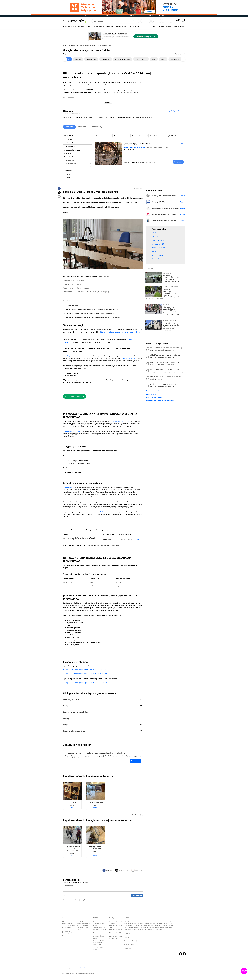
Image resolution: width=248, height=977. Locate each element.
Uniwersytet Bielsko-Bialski (161, 202)
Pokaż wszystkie (137, 815)
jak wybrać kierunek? (171, 297)
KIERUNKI (134, 162)
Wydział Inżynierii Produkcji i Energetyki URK (167, 220)
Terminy (145, 21)
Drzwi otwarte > (151, 394)
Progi (65, 724)
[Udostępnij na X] (59, 192)
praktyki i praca (121, 26)
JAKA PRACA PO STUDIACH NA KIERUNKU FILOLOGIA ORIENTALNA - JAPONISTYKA (92, 317)
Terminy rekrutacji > (153, 391)
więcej (137, 539)
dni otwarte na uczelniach (168, 330)
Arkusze (166, 21)
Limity (163, 59)
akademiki (109, 26)
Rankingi (133, 16)
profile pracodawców (171, 281)
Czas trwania (175, 59)
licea (154, 26)
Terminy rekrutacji (72, 305)
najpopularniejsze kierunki (169, 294)
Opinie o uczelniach (112, 16)
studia (88, 26)
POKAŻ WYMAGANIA (73, 396)
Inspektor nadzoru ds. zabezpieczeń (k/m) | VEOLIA (99, 923)
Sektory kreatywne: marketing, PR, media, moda (83, 927)
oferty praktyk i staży (171, 277)
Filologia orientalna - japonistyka (134, 147)
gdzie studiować (169, 309)
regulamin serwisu (87, 900)
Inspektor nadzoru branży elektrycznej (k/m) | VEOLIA (98, 942)
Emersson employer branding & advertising (82, 973)
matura (168, 26)
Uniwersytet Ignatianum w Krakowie (164, 196)
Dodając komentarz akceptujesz (77, 900)
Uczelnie (78, 59)
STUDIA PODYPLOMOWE (146, 162)
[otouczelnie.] (74, 21)
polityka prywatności (93, 968)
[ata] (124, 7)
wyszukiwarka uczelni (171, 325)
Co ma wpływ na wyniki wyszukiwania (72, 113)
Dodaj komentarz (137, 895)
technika (161, 26)
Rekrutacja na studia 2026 (156, 16)
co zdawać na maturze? (154, 299)
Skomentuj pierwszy (244, 971)
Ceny (153, 59)
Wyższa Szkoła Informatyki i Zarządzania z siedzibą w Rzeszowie (168, 208)
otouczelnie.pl (66, 968)
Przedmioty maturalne (122, 59)
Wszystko (69, 127)
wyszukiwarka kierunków (168, 290)
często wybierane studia (169, 312)
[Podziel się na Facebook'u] (59, 188)
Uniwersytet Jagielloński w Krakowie (138, 144)
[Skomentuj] (59, 196)
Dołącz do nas (90, 16)
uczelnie (81, 26)
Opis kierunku (91, 59)
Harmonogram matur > (154, 397)
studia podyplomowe (171, 315)
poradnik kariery (169, 279)
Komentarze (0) (180, 54)
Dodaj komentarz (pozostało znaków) (75, 882)
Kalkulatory (156, 21)
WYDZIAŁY (127, 162)
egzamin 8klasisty (179, 26)
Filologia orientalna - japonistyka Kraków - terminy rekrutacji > (121, 332)
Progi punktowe (141, 59)
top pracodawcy (133, 26)
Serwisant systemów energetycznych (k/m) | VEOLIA (100, 929)
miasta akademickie (69, 26)
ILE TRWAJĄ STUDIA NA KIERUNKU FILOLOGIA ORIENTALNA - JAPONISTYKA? (90, 313)
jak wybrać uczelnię (170, 327)
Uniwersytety (96, 127)
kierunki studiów (98, 26)
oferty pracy (167, 276)
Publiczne (82, 127)
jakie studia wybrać (170, 307)
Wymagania (105, 59)
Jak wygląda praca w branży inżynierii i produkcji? (68, 933)
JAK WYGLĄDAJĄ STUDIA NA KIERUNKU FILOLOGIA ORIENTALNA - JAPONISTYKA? (92, 309)
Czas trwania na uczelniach (76, 712)
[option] (74, 796)
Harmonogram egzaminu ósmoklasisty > (160, 400)
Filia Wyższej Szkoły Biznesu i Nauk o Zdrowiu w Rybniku (168, 214)
